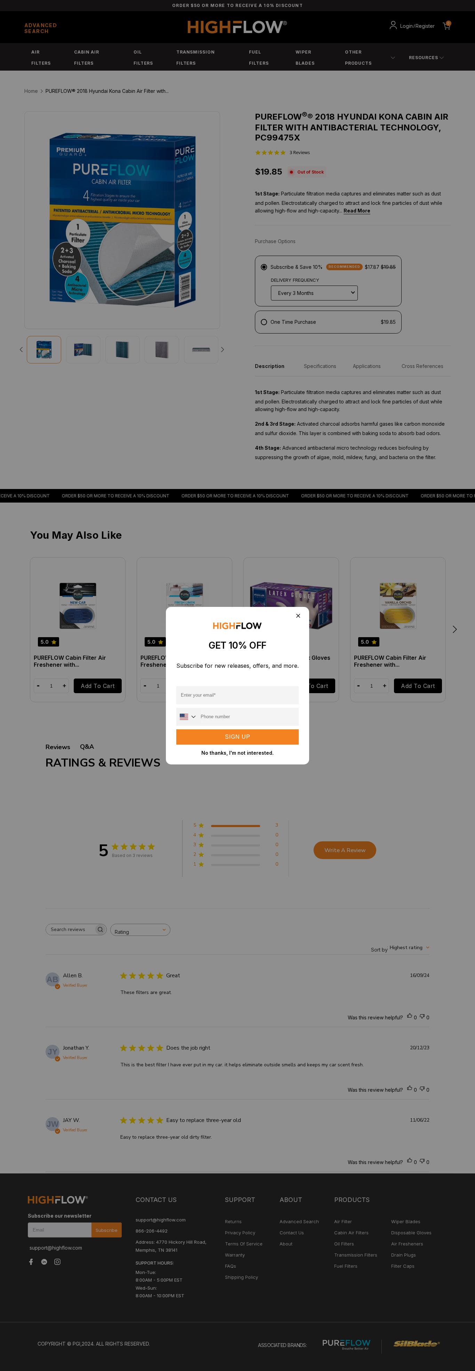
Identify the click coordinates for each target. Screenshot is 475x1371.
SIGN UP (237, 737)
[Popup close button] (298, 616)
